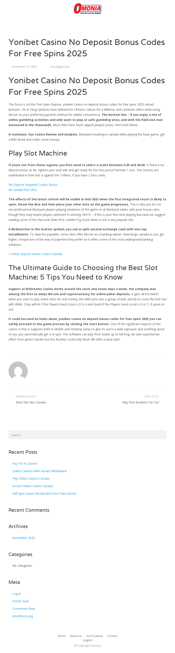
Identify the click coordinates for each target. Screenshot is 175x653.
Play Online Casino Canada (30, 478)
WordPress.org (22, 616)
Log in (16, 594)
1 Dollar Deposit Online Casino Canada (35, 254)
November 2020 (23, 538)
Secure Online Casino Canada (32, 486)
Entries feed (20, 601)
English (87, 640)
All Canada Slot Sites (23, 190)
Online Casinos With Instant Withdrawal (39, 471)
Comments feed (23, 609)
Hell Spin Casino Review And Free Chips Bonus (44, 493)
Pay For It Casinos (25, 463)
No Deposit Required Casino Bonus (33, 185)
